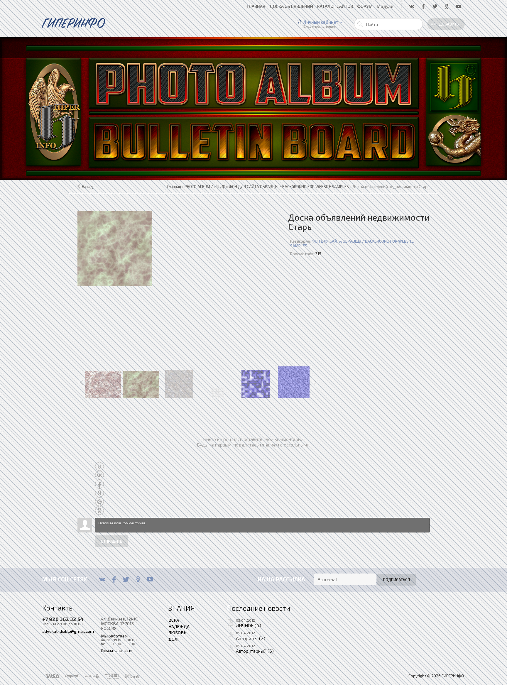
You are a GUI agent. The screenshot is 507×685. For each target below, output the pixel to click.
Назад (87, 186)
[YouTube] (150, 579)
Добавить (449, 24)
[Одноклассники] (138, 579)
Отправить (111, 541)
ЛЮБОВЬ (177, 632)
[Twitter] (126, 579)
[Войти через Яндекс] (99, 492)
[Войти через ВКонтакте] (99, 475)
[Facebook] (114, 579)
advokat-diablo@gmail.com (68, 631)
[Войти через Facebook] (99, 484)
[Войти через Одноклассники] (99, 510)
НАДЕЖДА (179, 626)
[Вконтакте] (102, 579)
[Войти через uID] (99, 466)
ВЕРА (173, 620)
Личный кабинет (320, 22)
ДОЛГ (174, 639)
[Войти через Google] (99, 501)
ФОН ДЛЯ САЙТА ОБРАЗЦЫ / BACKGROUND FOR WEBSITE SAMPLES (352, 243)
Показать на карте (116, 650)
